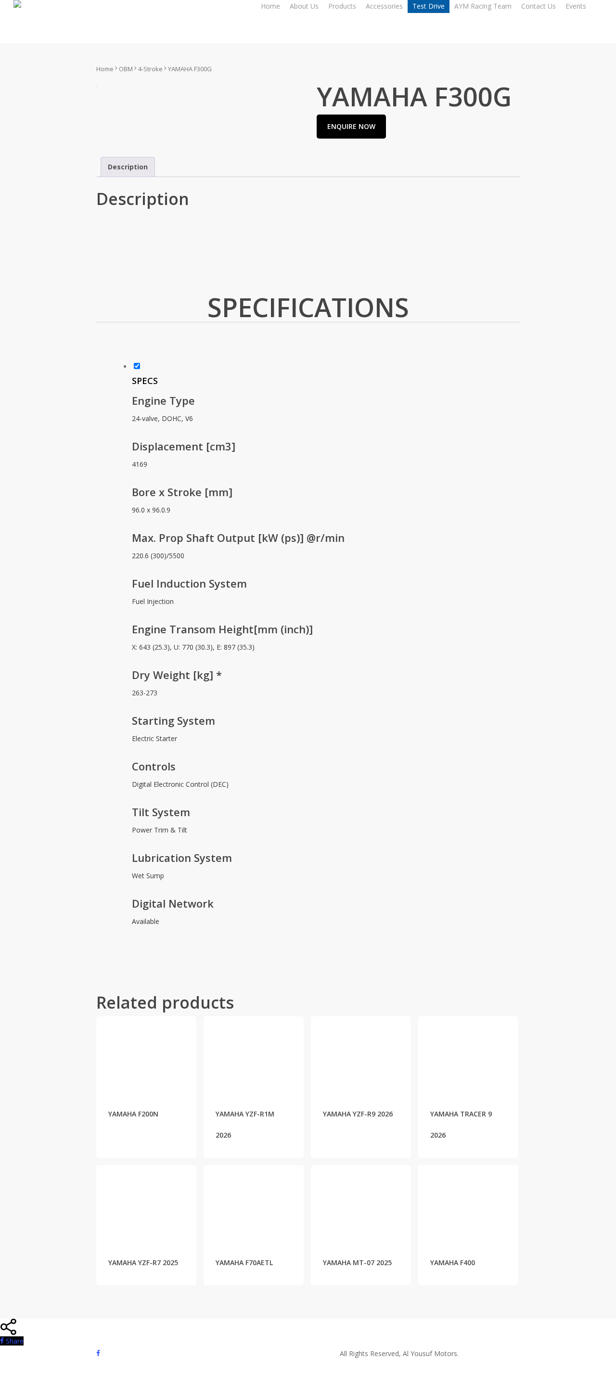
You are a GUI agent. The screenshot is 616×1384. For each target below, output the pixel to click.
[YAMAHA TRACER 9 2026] (468, 1053)
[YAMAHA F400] (468, 1202)
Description (128, 166)
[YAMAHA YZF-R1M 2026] (254, 1053)
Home (105, 68)
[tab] (128, 167)
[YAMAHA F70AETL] (254, 1202)
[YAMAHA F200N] (146, 1053)
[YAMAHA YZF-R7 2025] (146, 1202)
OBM (126, 68)
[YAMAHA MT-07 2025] (361, 1202)
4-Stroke (150, 68)
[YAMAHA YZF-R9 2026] (361, 1053)
